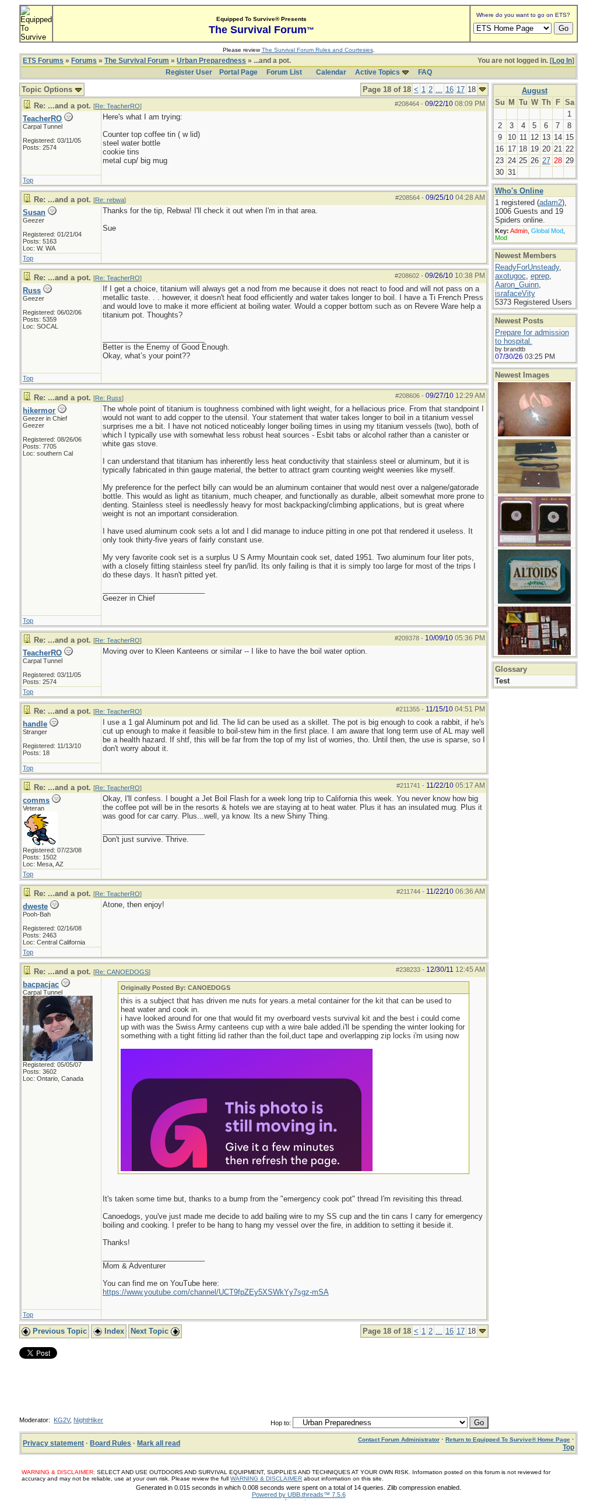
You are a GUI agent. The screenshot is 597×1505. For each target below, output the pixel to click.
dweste (35, 906)
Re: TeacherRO (117, 106)
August (534, 90)
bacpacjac (41, 984)
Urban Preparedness (211, 61)
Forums (84, 61)
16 (449, 89)
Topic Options (48, 89)
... (439, 89)
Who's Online (519, 190)
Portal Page (238, 72)
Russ (32, 290)
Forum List (284, 72)
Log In (562, 61)
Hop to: (281, 1422)
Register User (189, 72)
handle (35, 724)
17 (460, 89)
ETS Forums (43, 61)
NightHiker (88, 1419)
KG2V (62, 1419)
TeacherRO (42, 118)
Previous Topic (58, 1331)
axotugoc (510, 276)
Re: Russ (108, 397)
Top (28, 180)
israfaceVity (515, 293)
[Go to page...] (482, 89)
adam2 (550, 202)
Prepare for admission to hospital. (532, 337)
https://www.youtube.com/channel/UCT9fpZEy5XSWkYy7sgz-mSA (216, 1292)
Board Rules (110, 1443)
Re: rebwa (109, 199)
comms (36, 800)
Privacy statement (53, 1443)
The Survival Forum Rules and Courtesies (317, 50)
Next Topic (151, 1331)
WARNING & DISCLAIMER (266, 1478)
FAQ (425, 72)
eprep (540, 276)
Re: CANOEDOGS (122, 971)
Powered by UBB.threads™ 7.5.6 (299, 1494)
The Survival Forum (136, 61)
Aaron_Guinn (517, 284)
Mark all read (158, 1443)
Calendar (331, 72)
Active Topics (377, 72)
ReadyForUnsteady (527, 267)
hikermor (39, 410)
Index (113, 1331)
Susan (34, 212)
